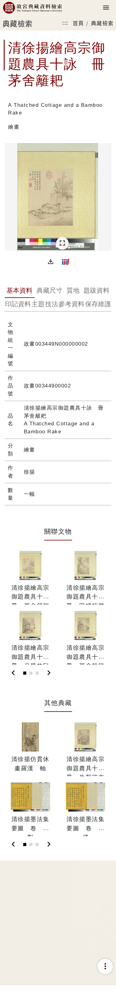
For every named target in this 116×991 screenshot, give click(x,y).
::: (65, 23)
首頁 (78, 23)
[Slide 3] (37, 673)
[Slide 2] (30, 673)
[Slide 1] (24, 673)
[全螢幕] (62, 243)
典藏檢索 (102, 23)
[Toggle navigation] (106, 8)
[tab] (20, 291)
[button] (50, 261)
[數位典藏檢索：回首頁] (32, 7)
